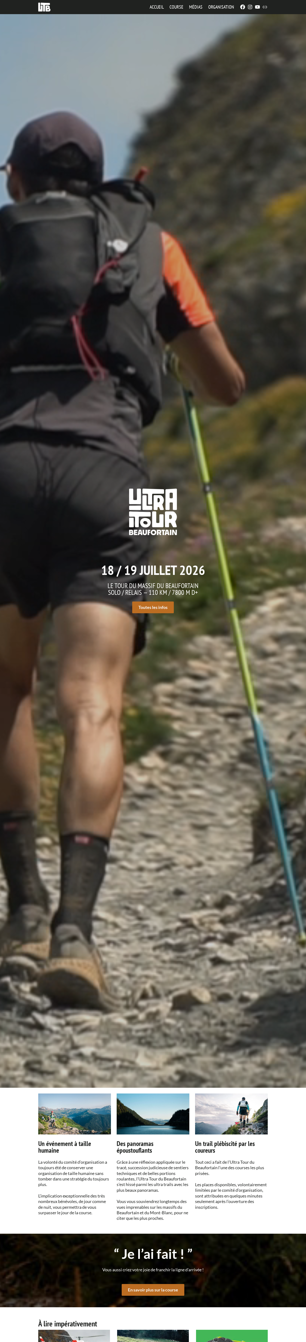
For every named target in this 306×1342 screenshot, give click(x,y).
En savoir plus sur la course (153, 1289)
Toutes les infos (153, 607)
